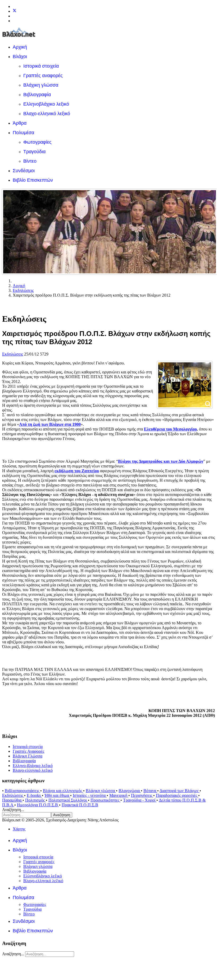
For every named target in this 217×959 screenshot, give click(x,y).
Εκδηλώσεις (12, 354)
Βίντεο (30, 161)
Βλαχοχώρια (130, 790)
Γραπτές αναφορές (43, 75)
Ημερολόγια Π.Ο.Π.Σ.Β (38, 805)
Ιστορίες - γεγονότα (90, 795)
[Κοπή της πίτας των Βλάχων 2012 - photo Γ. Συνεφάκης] (184, 384)
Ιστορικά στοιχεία (41, 66)
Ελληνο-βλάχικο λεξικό (33, 765)
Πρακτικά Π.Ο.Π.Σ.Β (80, 805)
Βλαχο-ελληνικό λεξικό (46, 113)
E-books (34, 795)
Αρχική (20, 47)
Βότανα (150, 790)
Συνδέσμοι (24, 170)
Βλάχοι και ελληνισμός (63, 790)
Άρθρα (19, 123)
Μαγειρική (118, 795)
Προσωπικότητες (105, 800)
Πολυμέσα (23, 132)
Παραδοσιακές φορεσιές (177, 795)
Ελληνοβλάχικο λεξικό (46, 104)
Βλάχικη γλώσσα (40, 85)
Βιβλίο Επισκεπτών (33, 180)
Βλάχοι (20, 56)
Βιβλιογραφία (37, 94)
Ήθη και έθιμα (57, 795)
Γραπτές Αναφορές (28, 751)
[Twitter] (14, 11)
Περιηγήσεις (142, 795)
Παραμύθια (12, 800)
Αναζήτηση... (13, 809)
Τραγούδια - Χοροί (139, 800)
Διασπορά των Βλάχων (180, 790)
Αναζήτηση (61, 815)
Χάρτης (19, 829)
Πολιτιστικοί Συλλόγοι (68, 800)
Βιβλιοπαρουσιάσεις (22, 790)
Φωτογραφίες (37, 142)
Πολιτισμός (35, 800)
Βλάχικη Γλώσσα (27, 756)
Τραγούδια (34, 151)
